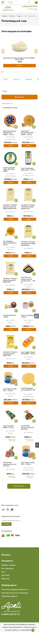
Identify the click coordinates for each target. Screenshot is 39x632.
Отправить (6, 524)
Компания (7, 561)
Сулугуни (16, 79)
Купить (19, 65)
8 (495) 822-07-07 (30, 6)
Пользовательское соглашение (15, 593)
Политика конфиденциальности (15, 589)
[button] (3, 51)
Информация (9, 585)
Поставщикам (7, 568)
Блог (3, 572)
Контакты (6, 575)
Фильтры (21, 97)
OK (33, 630)
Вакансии (6, 579)
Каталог (6, 555)
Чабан (6, 79)
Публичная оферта (9, 596)
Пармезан (28, 79)
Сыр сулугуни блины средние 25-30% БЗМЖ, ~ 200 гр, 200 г (19, 58)
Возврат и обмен (9, 565)
